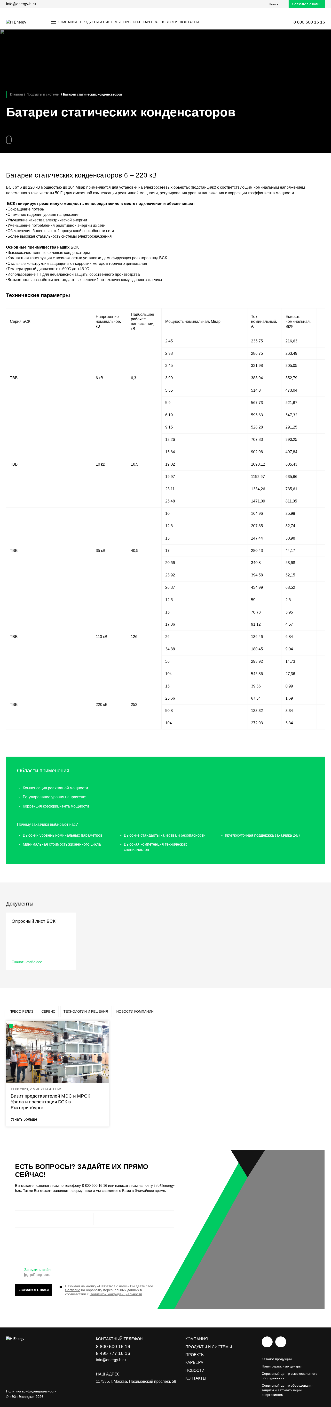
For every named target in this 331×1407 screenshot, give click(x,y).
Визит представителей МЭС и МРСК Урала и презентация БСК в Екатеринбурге (50, 1101)
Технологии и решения (85, 1011)
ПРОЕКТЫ (131, 22)
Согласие (72, 1290)
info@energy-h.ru (21, 4)
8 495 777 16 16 (113, 1353)
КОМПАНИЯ (196, 1339)
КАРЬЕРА (150, 22)
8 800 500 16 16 (94, 1185)
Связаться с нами (306, 4)
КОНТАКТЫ (189, 22)
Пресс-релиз (21, 1011)
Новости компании (135, 1011)
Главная (16, 94)
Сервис (48, 1011)
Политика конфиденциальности (31, 1391)
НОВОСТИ (168, 22)
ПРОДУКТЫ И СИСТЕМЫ (100, 22)
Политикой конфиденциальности (116, 1294)
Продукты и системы (43, 94)
